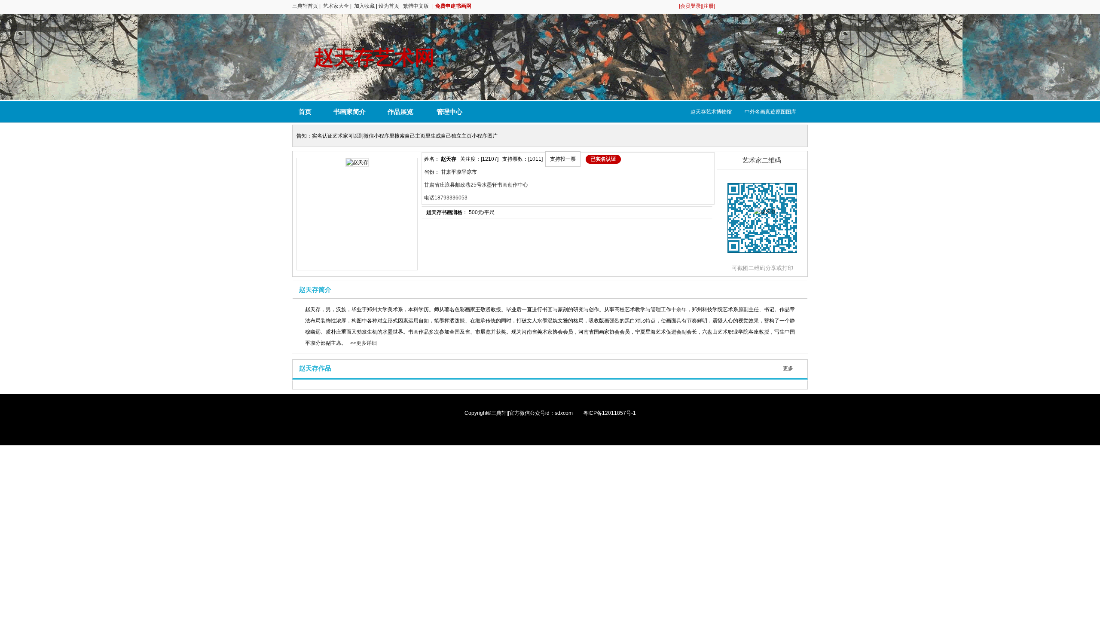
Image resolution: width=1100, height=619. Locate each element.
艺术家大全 (336, 6)
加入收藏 (364, 6)
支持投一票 (563, 159)
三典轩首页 (305, 6)
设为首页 (389, 6)
